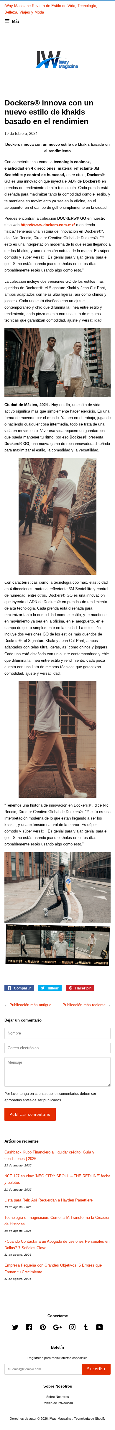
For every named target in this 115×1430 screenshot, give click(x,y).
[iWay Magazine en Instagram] (72, 1328)
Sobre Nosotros (57, 1396)
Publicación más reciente (84, 1005)
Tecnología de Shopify (90, 1418)
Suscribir (96, 1369)
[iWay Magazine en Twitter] (15, 1328)
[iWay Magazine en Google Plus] (57, 1328)
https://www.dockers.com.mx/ (48, 225)
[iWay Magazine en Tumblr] (86, 1328)
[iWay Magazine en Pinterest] (43, 1328)
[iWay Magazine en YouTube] (99, 1328)
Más (15, 21)
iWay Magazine (61, 1418)
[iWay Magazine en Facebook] (29, 1328)
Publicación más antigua (30, 1005)
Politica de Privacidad (57, 1403)
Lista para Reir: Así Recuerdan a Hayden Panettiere (48, 1200)
